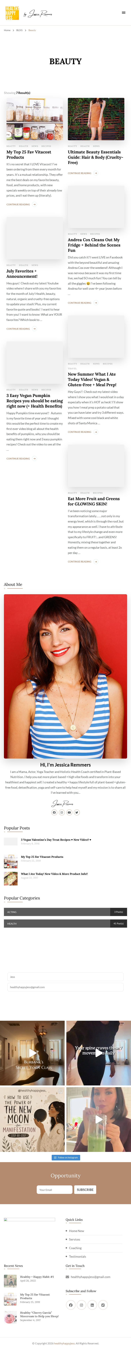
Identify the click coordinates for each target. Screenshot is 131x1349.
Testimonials (77, 1256)
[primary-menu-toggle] (123, 12)
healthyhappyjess (64, 1343)
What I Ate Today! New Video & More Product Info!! (54, 874)
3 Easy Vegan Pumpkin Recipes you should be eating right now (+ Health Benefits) (34, 401)
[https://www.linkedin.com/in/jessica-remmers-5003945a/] (92, 1305)
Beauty (11, 146)
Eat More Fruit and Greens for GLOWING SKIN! (94, 501)
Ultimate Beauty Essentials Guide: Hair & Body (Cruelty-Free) (95, 157)
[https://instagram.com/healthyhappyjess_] (81, 1305)
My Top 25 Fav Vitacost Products (28, 154)
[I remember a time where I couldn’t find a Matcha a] (98, 1119)
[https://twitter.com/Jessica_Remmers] (103, 1305)
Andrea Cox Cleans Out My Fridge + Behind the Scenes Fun (94, 245)
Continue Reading (18, 204)
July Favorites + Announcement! (21, 273)
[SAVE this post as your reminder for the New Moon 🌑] (32, 1119)
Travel (72, 368)
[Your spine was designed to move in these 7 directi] (98, 1053)
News (35, 146)
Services (74, 1239)
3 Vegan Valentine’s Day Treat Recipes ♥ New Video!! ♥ (56, 839)
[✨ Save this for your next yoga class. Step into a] (32, 1053)
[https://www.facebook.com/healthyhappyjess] (71, 1305)
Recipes (46, 146)
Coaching (75, 1248)
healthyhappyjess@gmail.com (90, 1277)
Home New (76, 1231)
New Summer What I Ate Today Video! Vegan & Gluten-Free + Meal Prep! (92, 379)
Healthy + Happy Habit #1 (37, 1276)
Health (23, 146)
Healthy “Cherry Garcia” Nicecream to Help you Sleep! (39, 1314)
